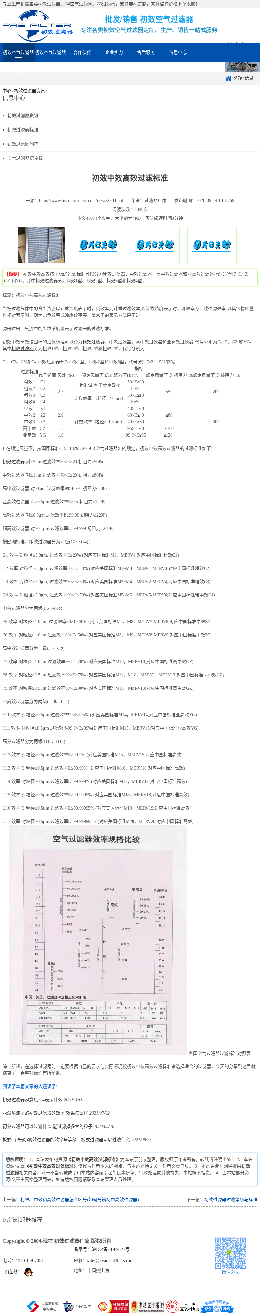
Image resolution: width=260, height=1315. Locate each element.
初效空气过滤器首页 (18, 56)
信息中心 (178, 52)
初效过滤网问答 (22, 144)
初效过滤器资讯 (22, 115)
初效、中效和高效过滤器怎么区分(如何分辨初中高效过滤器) (79, 1199)
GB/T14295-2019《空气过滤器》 (90, 448)
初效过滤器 (14, 461)
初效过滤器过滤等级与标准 (230, 1199)
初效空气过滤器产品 (50, 56)
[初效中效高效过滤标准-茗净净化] (38, 25)
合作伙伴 (82, 52)
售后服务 (146, 52)
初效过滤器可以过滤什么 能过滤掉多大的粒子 (48, 1126)
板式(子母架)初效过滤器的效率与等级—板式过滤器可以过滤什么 (66, 1139)
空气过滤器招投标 (25, 158)
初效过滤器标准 (22, 129)
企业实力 (114, 52)
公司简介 (209, 67)
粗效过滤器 (93, 342)
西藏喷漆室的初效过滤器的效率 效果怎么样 (45, 1113)
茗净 (237, 78)
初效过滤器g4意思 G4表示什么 (32, 1099)
